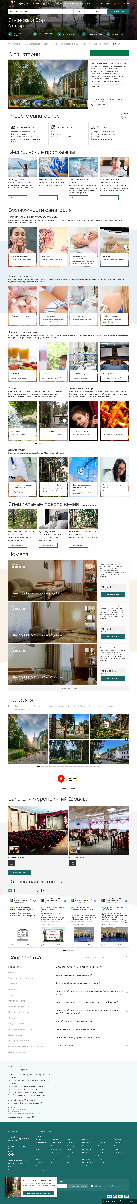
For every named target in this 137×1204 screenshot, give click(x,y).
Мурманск (70, 1156)
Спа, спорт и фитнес (18, 1001)
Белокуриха (40, 1159)
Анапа (38, 1149)
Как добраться (99, 105)
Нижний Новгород (73, 1166)
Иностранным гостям (18, 1040)
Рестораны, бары (96, 706)
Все (9, 706)
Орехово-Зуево (87, 1142)
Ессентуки (54, 1146)
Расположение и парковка (20, 978)
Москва (38, 1139)
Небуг (69, 1162)
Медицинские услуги (18, 1006)
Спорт (31, 709)
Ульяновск (101, 1162)
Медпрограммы (32, 44)
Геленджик (55, 1139)
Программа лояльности (75, 4)
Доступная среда (16, 1052)
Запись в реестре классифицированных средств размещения (25, 1113)
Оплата (11, 1018)
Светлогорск (86, 1159)
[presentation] (11, 168)
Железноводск (56, 1149)
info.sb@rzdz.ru (17, 1100)
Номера (86, 44)
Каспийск (54, 1166)
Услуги (11, 995)
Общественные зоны (16, 709)
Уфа (99, 1166)
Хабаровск (117, 1139)
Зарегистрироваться (78, 1186)
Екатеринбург (56, 1142)
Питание (12, 989)
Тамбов (100, 1146)
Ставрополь (102, 1142)
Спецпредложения (69, 44)
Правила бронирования (101, 1187)
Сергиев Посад (87, 1162)
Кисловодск (71, 1146)
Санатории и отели (38, 4)
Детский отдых (80, 706)
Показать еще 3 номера (68, 688)
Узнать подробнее (19, 872)
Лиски (69, 1149)
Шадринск (117, 1142)
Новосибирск (87, 1139)
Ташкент (39, 1174)
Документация (15, 1035)
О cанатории (14, 44)
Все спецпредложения (88, 505)
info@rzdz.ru (12, 1151)
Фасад (17, 706)
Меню (125, 4)
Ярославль (117, 1152)
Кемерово (70, 1142)
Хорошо (130, 1201)
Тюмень (100, 1159)
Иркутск (54, 1152)
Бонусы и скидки (16, 1023)
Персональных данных (119, 1185)
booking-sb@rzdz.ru (19, 1103)
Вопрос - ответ (101, 44)
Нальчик (70, 1159)
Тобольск (101, 1149)
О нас (10, 1166)
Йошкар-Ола (55, 1156)
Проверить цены (113, 594)
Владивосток (40, 1162)
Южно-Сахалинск (120, 1146)
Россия (38, 1136)
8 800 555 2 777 (13, 1148)
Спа (69, 706)
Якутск (116, 1149)
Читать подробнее (47, 924)
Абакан (38, 1146)
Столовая (60, 706)
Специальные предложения (57, 4)
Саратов (85, 1156)
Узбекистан (40, 1170)
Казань (53, 1159)
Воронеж (39, 1166)
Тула (99, 1156)
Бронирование (15, 967)
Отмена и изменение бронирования (25, 1046)
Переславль (86, 1149)
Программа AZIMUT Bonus (20, 1029)
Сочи (99, 1139)
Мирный (70, 1152)
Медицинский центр (31, 706)
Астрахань (39, 1156)
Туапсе (100, 1152)
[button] (36, 443)
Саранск (85, 1152)
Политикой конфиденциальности (110, 1186)
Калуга (53, 1162)
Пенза (84, 1146)
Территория (48, 706)
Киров (69, 1139)
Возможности (50, 44)
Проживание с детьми (19, 1012)
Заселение (13, 983)
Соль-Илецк (86, 1166)
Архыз (38, 1152)
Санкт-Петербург (42, 1142)
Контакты (88, 4)
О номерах (13, 972)
